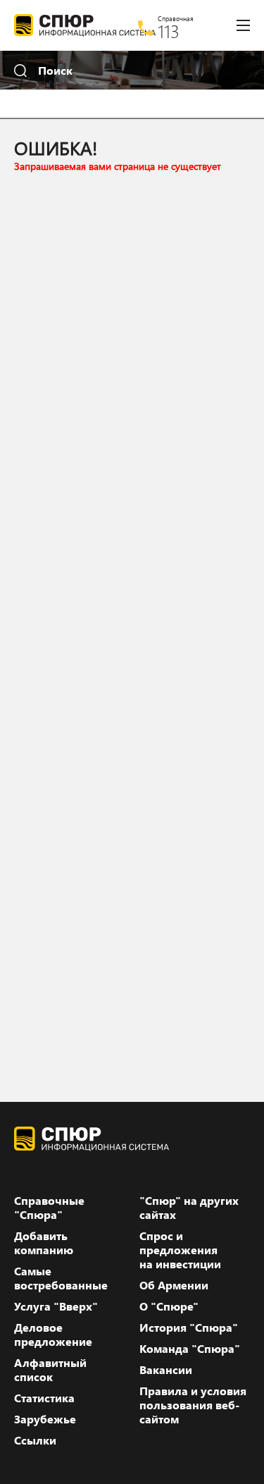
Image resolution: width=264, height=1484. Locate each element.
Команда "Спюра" (189, 1349)
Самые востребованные (61, 1278)
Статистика (44, 1398)
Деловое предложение (53, 1334)
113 (169, 31)
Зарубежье (45, 1419)
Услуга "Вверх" (56, 1306)
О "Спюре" (169, 1306)
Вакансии (165, 1370)
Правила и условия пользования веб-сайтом (192, 1405)
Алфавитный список (50, 1370)
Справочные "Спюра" (49, 1208)
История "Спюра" (188, 1327)
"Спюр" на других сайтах (189, 1208)
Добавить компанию (43, 1243)
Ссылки (35, 1440)
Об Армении (173, 1285)
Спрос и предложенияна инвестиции (180, 1250)
